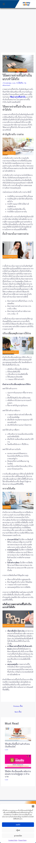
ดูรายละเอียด (18, 836)
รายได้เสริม (19, 83)
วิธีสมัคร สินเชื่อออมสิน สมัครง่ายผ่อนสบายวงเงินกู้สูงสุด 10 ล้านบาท (18, 774)
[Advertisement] (18, 27)
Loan (13, 83)
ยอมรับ (18, 825)
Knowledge (7, 83)
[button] (33, 806)
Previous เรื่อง (18, 706)
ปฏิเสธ (18, 830)
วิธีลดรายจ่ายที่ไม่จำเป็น (18, 97)
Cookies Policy (12, 840)
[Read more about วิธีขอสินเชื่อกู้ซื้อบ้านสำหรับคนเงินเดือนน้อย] (18, 734)
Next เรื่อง (18, 712)
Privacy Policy (22, 840)
